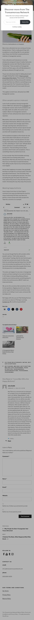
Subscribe (25, 22)
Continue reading (16, 26)
